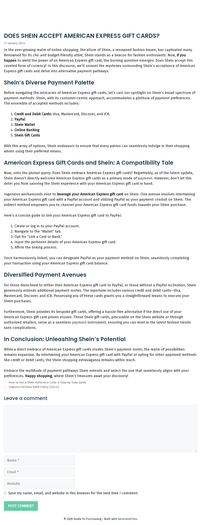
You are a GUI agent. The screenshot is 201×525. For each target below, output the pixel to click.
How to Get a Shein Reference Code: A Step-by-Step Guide (47, 382)
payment (145, 178)
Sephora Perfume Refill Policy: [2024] (34, 387)
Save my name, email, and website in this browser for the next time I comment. (73, 493)
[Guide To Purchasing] (16, 6)
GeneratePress (128, 519)
